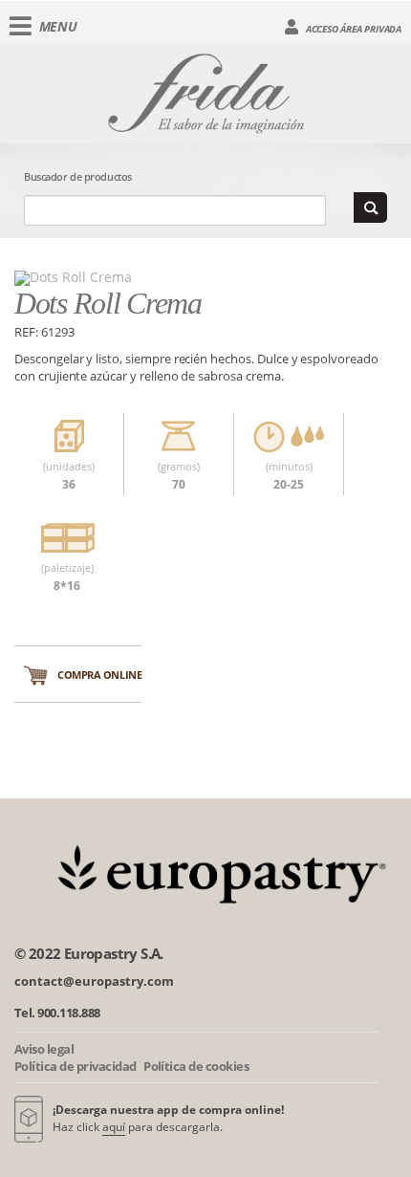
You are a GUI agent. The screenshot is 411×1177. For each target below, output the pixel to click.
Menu (58, 26)
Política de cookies (196, 1066)
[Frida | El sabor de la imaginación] (206, 90)
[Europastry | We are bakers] (217, 871)
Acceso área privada (352, 28)
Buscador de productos (78, 176)
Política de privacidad (75, 1066)
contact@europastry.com (94, 981)
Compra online (99, 674)
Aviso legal (44, 1048)
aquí (113, 1127)
